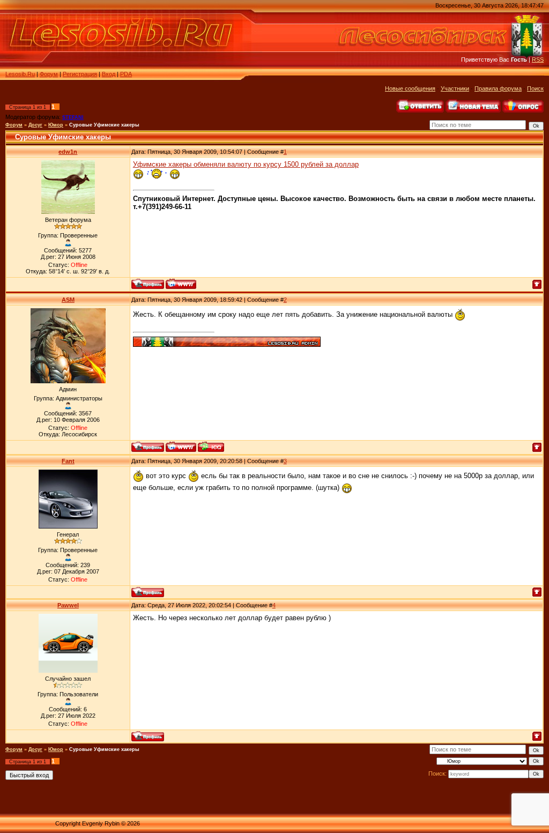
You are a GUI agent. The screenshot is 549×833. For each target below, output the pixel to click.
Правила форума (498, 88)
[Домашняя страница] (181, 284)
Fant (68, 461)
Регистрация (80, 74)
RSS (538, 59)
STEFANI (73, 117)
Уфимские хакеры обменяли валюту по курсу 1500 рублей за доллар (246, 164)
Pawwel (68, 605)
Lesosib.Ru (20, 74)
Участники (455, 88)
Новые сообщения (410, 88)
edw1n (67, 151)
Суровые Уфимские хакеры (104, 125)
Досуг (35, 125)
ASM (68, 299)
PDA (126, 74)
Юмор (55, 125)
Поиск (535, 88)
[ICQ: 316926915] (211, 447)
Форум (49, 74)
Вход (108, 74)
